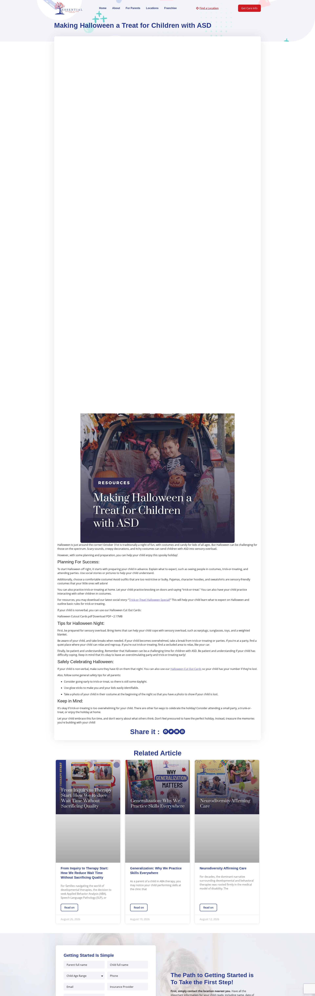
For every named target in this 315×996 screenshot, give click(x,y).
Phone (114, 975)
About (116, 8)
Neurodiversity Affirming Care (223, 868)
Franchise (170, 8)
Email (70, 986)
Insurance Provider (122, 986)
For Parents (133, 8)
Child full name (119, 964)
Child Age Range (76, 975)
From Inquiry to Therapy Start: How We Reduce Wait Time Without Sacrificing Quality (84, 872)
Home (102, 8)
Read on (69, 907)
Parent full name (77, 964)
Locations (152, 8)
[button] (165, 731)
